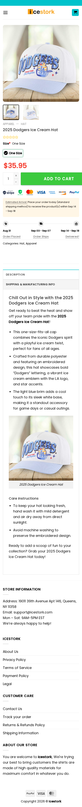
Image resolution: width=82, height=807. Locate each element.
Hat (24, 124)
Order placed (12, 236)
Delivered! (72, 236)
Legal (7, 683)
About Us (10, 651)
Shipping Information (21, 733)
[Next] (72, 63)
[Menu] (5, 12)
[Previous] (9, 63)
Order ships (41, 236)
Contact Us (12, 708)
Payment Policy (16, 675)
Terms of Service (17, 667)
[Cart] (75, 12)
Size (6, 143)
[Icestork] (41, 12)
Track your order (17, 716)
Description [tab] (15, 274)
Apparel (8, 124)
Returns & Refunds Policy (24, 725)
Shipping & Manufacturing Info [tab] (30, 284)
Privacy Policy (14, 659)
